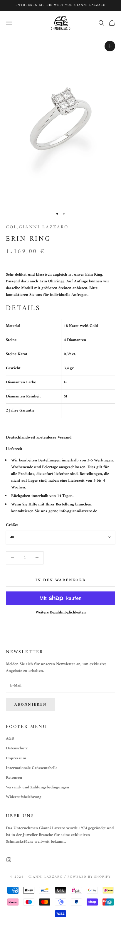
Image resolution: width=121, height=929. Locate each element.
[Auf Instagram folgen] (9, 860)
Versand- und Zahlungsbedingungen (37, 787)
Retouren (14, 777)
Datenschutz (17, 748)
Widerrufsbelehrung (23, 797)
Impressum (16, 758)
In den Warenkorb (60, 580)
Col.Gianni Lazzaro (37, 227)
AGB (10, 738)
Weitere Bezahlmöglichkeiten (61, 612)
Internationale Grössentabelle (31, 768)
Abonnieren (30, 704)
